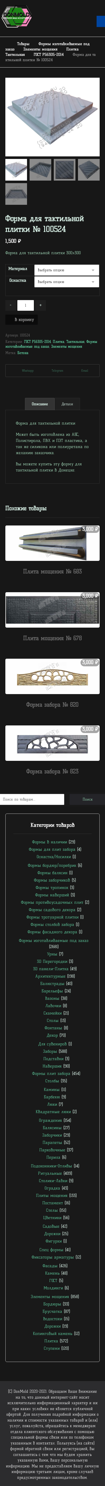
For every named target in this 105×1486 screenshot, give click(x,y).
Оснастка (17, 280)
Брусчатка (52, 1311)
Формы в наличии (49, 842)
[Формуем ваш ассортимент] (16, 16)
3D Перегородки (52, 961)
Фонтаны (53, 1027)
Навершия (52, 1066)
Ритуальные (50, 1173)
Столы (53, 1020)
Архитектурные (50, 976)
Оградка (52, 1188)
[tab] (40, 404)
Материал (17, 268)
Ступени (52, 1348)
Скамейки (53, 1013)
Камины (52, 1089)
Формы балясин (52, 872)
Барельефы (52, 991)
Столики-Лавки (53, 1180)
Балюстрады (52, 983)
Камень (52, 1273)
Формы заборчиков (52, 880)
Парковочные (52, 1149)
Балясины (52, 1127)
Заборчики (52, 1135)
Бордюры (52, 1304)
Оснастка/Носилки (54, 856)
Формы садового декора (52, 909)
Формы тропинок (52, 887)
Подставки (53, 1058)
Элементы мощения (66, 346)
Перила (53, 1157)
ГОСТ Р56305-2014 (37, 342)
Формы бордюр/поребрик (52, 865)
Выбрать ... (55, 581)
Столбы (52, 1080)
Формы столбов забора (52, 924)
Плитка (58, 342)
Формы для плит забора (52, 849)
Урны (52, 954)
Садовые (51, 1226)
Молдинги (53, 1288)
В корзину (24, 319)
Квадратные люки (53, 1111)
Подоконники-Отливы (51, 1166)
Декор (52, 1035)
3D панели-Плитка (51, 968)
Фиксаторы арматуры (53, 1257)
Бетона (22, 353)
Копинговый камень (52, 1333)
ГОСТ (53, 1280)
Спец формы (51, 1249)
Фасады (50, 1265)
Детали (67, 404)
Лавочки (53, 1005)
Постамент (52, 1202)
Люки (52, 1104)
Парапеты (52, 1142)
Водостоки (52, 1318)
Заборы (50, 1051)
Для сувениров (52, 1044)
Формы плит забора (51, 1073)
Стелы (52, 1210)
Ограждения (50, 1120)
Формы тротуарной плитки (52, 917)
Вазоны (52, 998)
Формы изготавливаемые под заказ (53, 940)
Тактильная (75, 342)
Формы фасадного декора (52, 931)
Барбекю (52, 1097)
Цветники (52, 1217)
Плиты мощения (52, 1195)
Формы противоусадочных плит (52, 902)
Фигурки (54, 1241)
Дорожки (52, 1233)
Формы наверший (52, 895)
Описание (40, 404)
